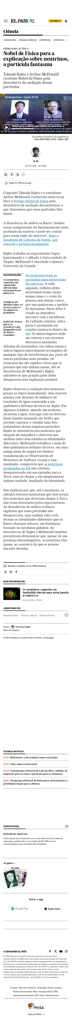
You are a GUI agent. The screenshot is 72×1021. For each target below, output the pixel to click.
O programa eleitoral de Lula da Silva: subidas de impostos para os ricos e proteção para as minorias (35, 772)
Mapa (35, 992)
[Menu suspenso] (6, 21)
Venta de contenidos (27, 988)
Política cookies (54, 988)
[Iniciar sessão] (66, 21)
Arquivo (8, 863)
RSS (37, 995)
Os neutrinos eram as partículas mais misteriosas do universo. (45, 279)
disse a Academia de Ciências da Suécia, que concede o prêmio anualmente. (30, 240)
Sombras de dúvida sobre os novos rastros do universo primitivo (13, 307)
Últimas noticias (13, 751)
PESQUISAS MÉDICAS (28, 40)
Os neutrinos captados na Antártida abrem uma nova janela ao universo (12, 286)
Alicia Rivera (28, 600)
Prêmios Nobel (47, 615)
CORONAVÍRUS (10, 40)
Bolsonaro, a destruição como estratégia (34, 757)
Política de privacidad (22, 992)
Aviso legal (42, 988)
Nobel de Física (10, 615)
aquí (51, 637)
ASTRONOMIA (45, 40)
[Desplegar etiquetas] (66, 615)
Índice (42, 995)
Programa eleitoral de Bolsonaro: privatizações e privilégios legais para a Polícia (35, 782)
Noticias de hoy (52, 995)
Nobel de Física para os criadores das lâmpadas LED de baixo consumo (12, 328)
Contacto (14, 988)
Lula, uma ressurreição (23, 764)
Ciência (10, 31)
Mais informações (11, 630)
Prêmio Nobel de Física (15, 49)
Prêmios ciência (29, 615)
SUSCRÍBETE (55, 21)
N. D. (36, 161)
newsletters (11, 826)
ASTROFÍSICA (58, 40)
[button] (36, 114)
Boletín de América (15, 834)
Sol (27, 334)
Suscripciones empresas (23, 995)
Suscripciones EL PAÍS (48, 992)
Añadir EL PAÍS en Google (20, 183)
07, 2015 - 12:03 (36, 166)
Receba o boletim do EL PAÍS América (27, 566)
